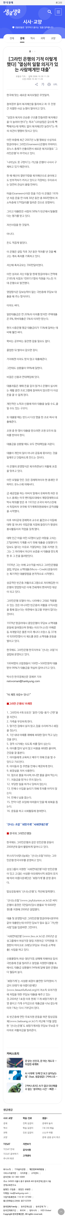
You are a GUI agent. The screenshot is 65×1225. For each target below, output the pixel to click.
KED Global (46, 1210)
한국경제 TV (41, 1207)
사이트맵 (23, 1173)
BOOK (23, 1210)
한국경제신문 (26, 1207)
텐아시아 (33, 1210)
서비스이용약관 (9, 1173)
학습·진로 (27, 1118)
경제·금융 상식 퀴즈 (51, 1137)
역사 (32, 38)
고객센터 (34, 1173)
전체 (12, 38)
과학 (43, 38)
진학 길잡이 (28, 1123)
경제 (22, 38)
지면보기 (27, 1144)
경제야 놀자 (47, 1123)
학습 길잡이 (28, 1128)
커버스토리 (13, 1053)
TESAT (6, 1144)
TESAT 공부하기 (10, 1154)
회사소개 (7, 1169)
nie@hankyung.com (19, 1193)
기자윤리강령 (20, 1169)
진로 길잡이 (28, 1133)
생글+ (45, 1118)
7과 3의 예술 (48, 1128)
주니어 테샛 (8, 1158)
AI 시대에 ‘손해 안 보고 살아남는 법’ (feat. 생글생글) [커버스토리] (41, 1076)
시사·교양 (32, 22)
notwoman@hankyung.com (23, 681)
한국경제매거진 (9, 1210)
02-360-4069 (18, 1177)
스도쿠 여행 (47, 1133)
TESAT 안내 (8, 1149)
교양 (53, 38)
